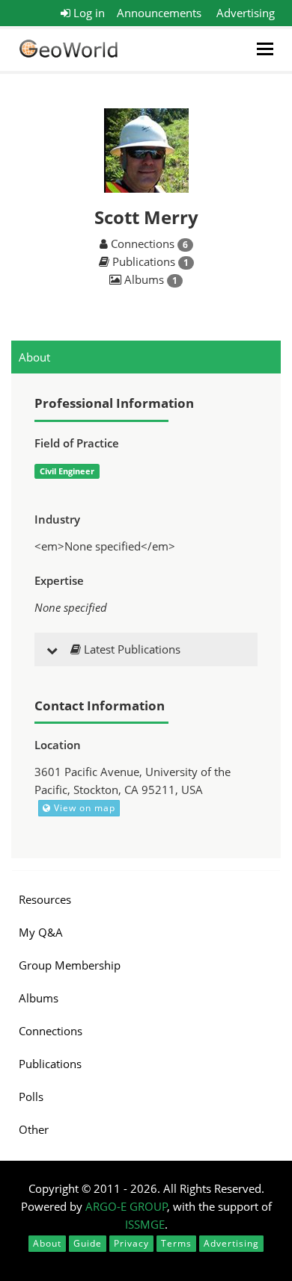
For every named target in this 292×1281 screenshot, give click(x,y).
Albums (38, 997)
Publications (50, 1063)
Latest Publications (130, 649)
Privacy (131, 1243)
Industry (57, 519)
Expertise (59, 580)
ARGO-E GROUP (126, 1206)
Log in (87, 12)
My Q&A (41, 932)
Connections (50, 1030)
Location (57, 744)
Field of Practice (76, 442)
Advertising (245, 12)
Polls (31, 1096)
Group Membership (70, 965)
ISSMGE (145, 1224)
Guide (87, 1243)
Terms (176, 1243)
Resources (45, 899)
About (34, 357)
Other (34, 1129)
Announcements (159, 12)
